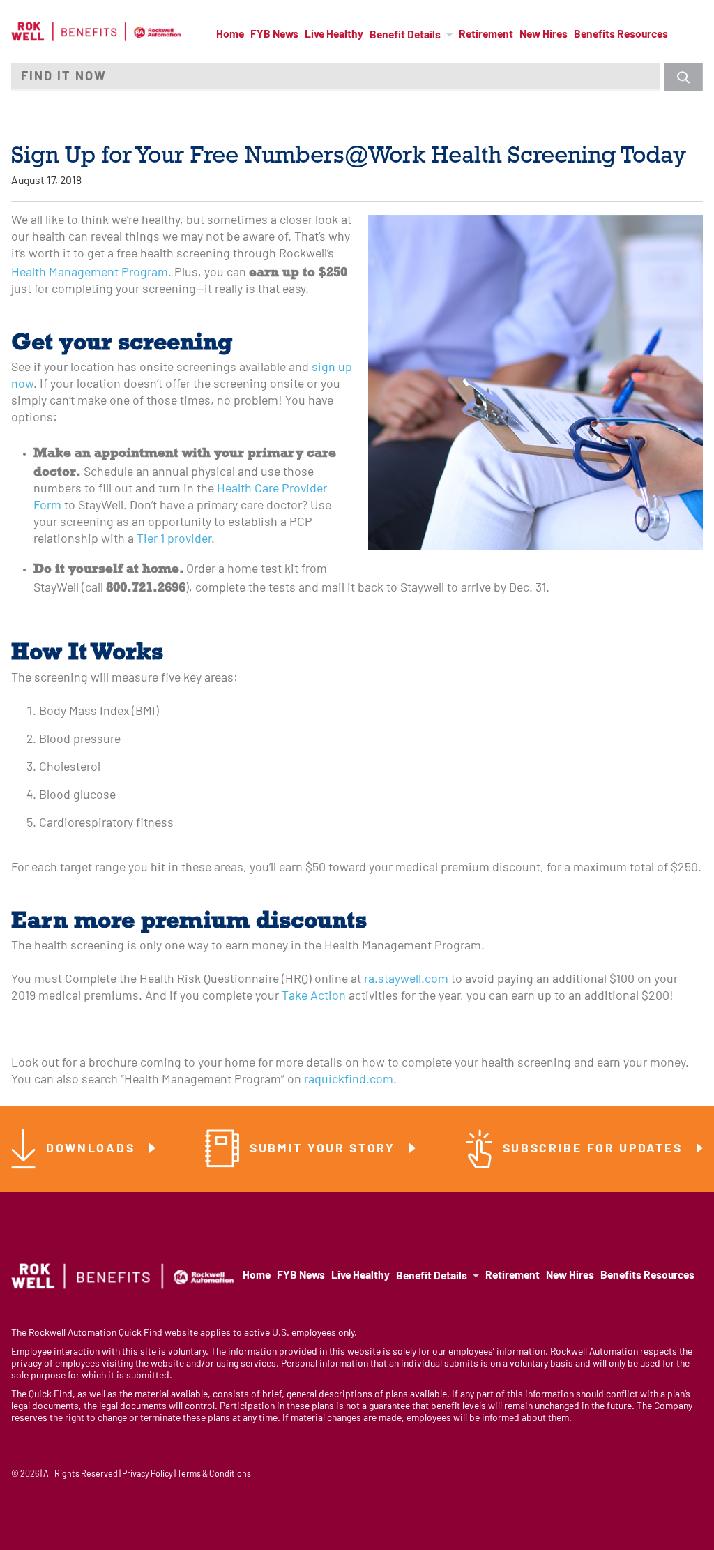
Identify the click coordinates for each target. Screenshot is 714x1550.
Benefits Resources (621, 34)
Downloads (92, 1149)
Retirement (486, 34)
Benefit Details (405, 35)
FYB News (274, 34)
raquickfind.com (348, 1080)
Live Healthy (334, 34)
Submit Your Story (325, 1149)
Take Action (314, 996)
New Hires (543, 34)
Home (230, 34)
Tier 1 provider (174, 539)
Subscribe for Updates (595, 1149)
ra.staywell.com (406, 980)
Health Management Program (89, 273)
